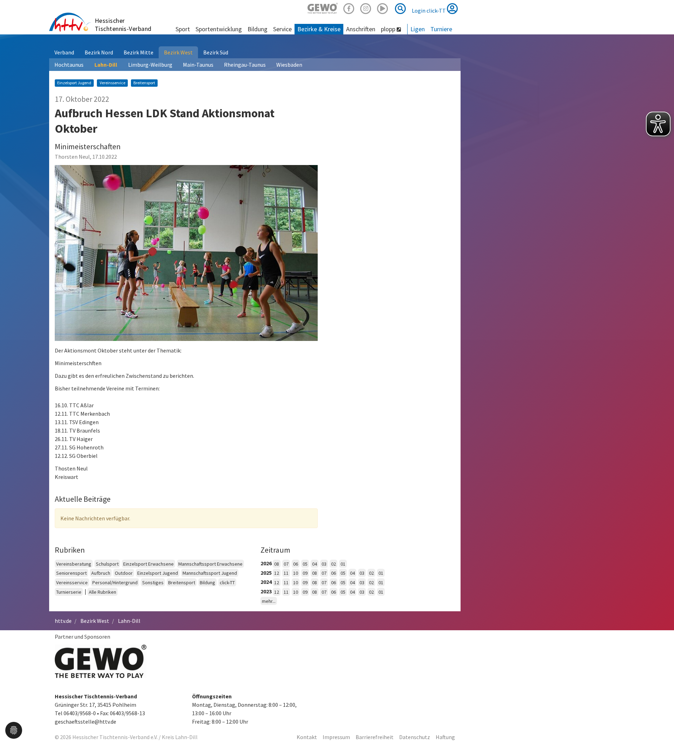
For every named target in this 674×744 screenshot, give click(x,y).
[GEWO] (323, 7)
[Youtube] (382, 7)
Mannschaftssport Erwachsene (210, 564)
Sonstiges (153, 582)
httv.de (63, 620)
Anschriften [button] (360, 29)
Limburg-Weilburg (150, 64)
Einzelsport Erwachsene (148, 564)
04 (314, 564)
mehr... (269, 601)
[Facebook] (349, 7)
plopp (389, 29)
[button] (14, 729)
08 (276, 564)
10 (295, 573)
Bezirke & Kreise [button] (319, 29)
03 (324, 564)
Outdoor (124, 573)
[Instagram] (365, 7)
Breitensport (181, 582)
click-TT (227, 582)
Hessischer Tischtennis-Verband (123, 25)
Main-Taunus (198, 64)
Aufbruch (100, 573)
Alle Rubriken (102, 592)
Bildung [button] (257, 29)
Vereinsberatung (73, 564)
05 (305, 564)
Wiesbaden (289, 64)
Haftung (445, 736)
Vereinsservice (72, 582)
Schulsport (107, 564)
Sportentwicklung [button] (219, 29)
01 (343, 564)
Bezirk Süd (215, 52)
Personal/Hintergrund (115, 582)
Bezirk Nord (99, 52)
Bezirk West (178, 52)
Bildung (207, 582)
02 (333, 564)
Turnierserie (68, 592)
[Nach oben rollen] (660, 724)
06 (295, 564)
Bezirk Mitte (138, 52)
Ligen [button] (417, 29)
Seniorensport (71, 573)
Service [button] (282, 29)
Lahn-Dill (105, 64)
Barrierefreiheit (375, 736)
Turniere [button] (441, 29)
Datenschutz (414, 736)
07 (286, 564)
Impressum (336, 736)
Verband (64, 52)
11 (286, 573)
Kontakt (307, 736)
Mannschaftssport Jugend (210, 573)
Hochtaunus (69, 64)
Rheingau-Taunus (245, 64)
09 (305, 573)
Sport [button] (183, 29)
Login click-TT (429, 10)
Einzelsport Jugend (157, 573)
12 (276, 573)
